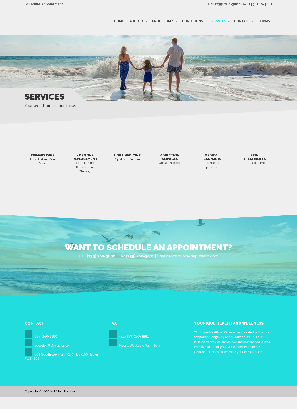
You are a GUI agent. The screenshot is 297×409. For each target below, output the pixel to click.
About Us (138, 21)
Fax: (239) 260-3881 (133, 336)
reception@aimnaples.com (52, 345)
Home (119, 21)
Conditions (192, 21)
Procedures (163, 21)
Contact (242, 21)
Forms (264, 21)
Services (218, 21)
